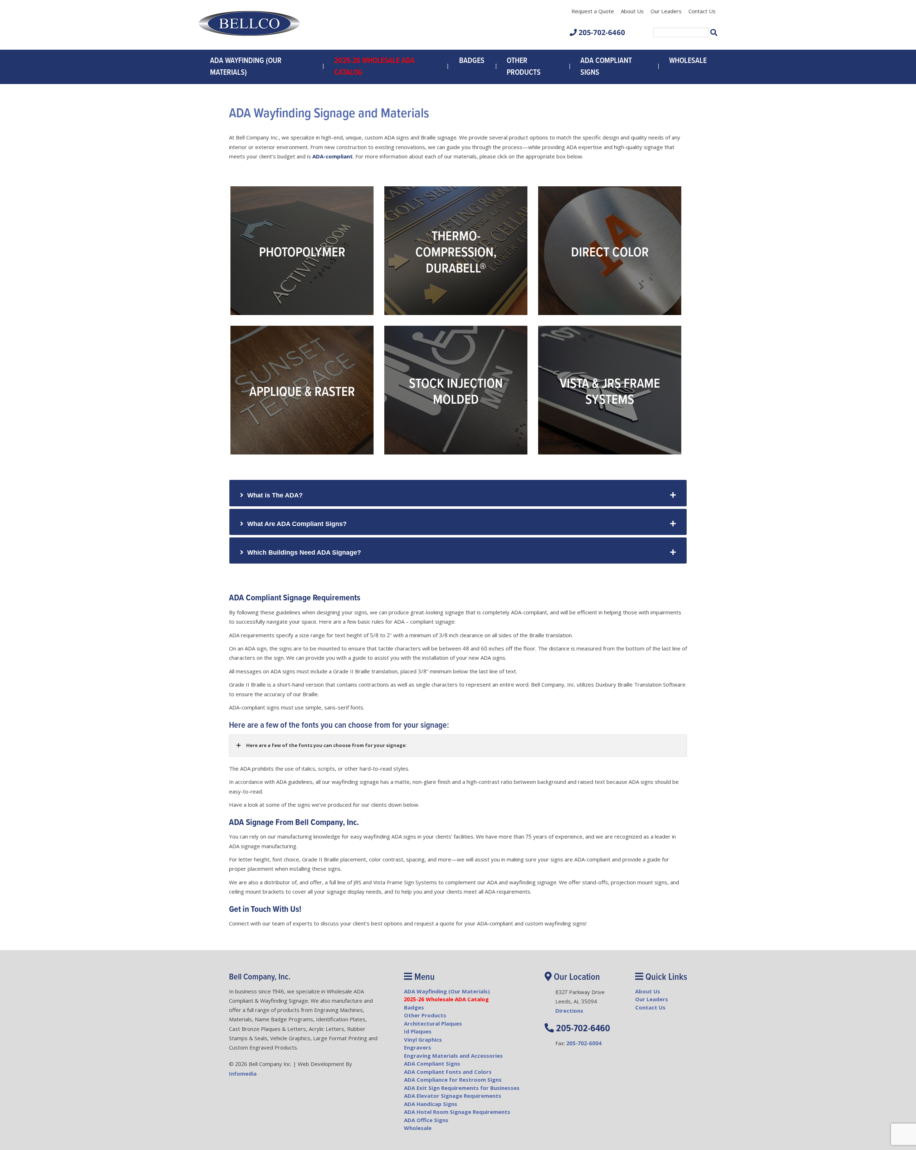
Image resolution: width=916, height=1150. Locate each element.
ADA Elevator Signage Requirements (452, 1095)
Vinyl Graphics (423, 1039)
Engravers (417, 1047)
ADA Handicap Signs (430, 1103)
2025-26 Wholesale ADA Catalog (374, 67)
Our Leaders (666, 11)
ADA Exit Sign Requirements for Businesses (462, 1087)
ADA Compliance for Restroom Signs (453, 1079)
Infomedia (243, 1073)
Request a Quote (592, 11)
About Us (632, 11)
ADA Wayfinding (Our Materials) (246, 67)
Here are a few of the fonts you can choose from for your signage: (326, 745)
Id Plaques (418, 1031)
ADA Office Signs (426, 1120)
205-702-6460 (602, 32)
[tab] (458, 493)
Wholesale (688, 61)
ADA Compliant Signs (606, 67)
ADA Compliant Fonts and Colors (448, 1071)
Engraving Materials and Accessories (453, 1055)
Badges (471, 61)
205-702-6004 (584, 1043)
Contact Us (702, 11)
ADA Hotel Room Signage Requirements (457, 1111)
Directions (569, 1010)
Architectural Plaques (433, 1023)
